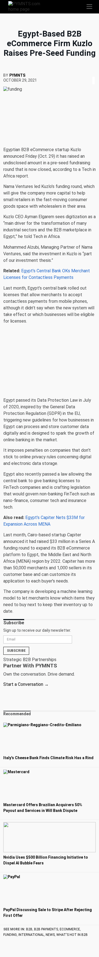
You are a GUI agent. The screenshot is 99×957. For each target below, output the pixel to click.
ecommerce (70, 929)
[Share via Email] (95, 73)
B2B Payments (46, 929)
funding (10, 935)
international (31, 935)
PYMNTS (17, 75)
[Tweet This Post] (91, 73)
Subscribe (16, 651)
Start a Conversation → (26, 684)
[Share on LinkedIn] (93, 73)
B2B (29, 929)
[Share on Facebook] (89, 73)
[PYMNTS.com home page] (27, 6)
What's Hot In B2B (72, 935)
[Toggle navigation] (89, 6)
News (50, 935)
